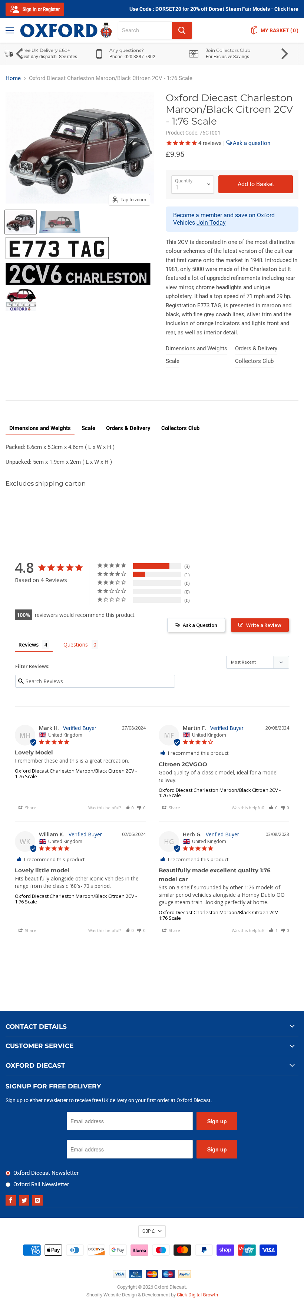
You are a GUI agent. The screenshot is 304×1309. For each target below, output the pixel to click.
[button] (130, 807)
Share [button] (30, 807)
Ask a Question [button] (200, 625)
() (279, 30)
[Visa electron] (135, 1276)
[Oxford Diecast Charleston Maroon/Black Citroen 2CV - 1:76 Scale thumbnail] (60, 222)
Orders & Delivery (256, 348)
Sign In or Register (41, 9)
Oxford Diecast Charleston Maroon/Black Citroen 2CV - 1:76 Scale (76, 773)
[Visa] (119, 1276)
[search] (145, 30)
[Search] (182, 30)
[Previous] (20, 53)
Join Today (211, 222)
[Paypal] (184, 1276)
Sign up (217, 1121)
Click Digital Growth (197, 1295)
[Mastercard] (152, 1276)
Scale (172, 361)
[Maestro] (168, 1276)
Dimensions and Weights (196, 348)
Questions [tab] (75, 644)
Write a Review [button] (263, 625)
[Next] (283, 53)
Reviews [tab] (29, 644)
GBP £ (148, 1231)
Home (13, 78)
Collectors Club (254, 361)
